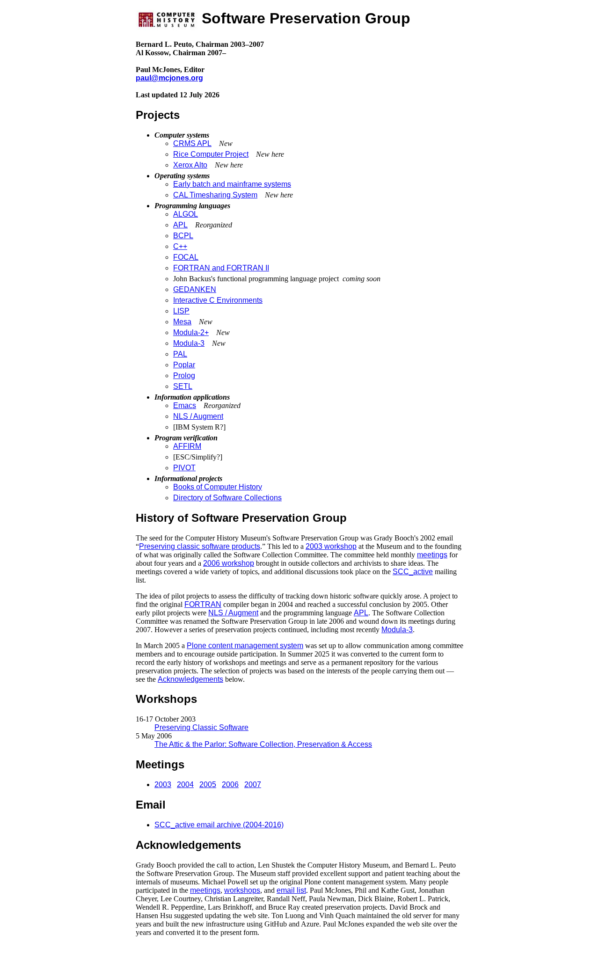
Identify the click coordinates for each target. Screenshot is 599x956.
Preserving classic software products (199, 546)
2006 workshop (228, 563)
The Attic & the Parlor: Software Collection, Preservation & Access (263, 744)
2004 (185, 784)
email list (291, 890)
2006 (230, 784)
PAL (180, 354)
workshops (242, 890)
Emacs (184, 405)
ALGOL (185, 214)
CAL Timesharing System (215, 195)
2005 (207, 784)
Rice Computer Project (210, 154)
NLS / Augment (198, 416)
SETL (182, 386)
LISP (181, 311)
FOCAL (185, 257)
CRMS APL (192, 143)
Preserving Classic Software (201, 727)
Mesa (182, 322)
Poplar (184, 365)
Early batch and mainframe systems (232, 184)
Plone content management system (245, 645)
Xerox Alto (190, 165)
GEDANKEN (194, 289)
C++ (180, 246)
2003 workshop (331, 546)
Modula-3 (189, 343)
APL (180, 225)
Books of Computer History (217, 487)
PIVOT (184, 468)
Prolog (184, 375)
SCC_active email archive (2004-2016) (219, 825)
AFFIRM (187, 446)
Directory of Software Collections (227, 498)
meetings (432, 555)
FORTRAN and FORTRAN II (221, 268)
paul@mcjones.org (169, 78)
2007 (252, 784)
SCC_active (413, 572)
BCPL (183, 236)
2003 (162, 784)
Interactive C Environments (218, 300)
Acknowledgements (190, 679)
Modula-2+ (191, 332)
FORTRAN (202, 604)
